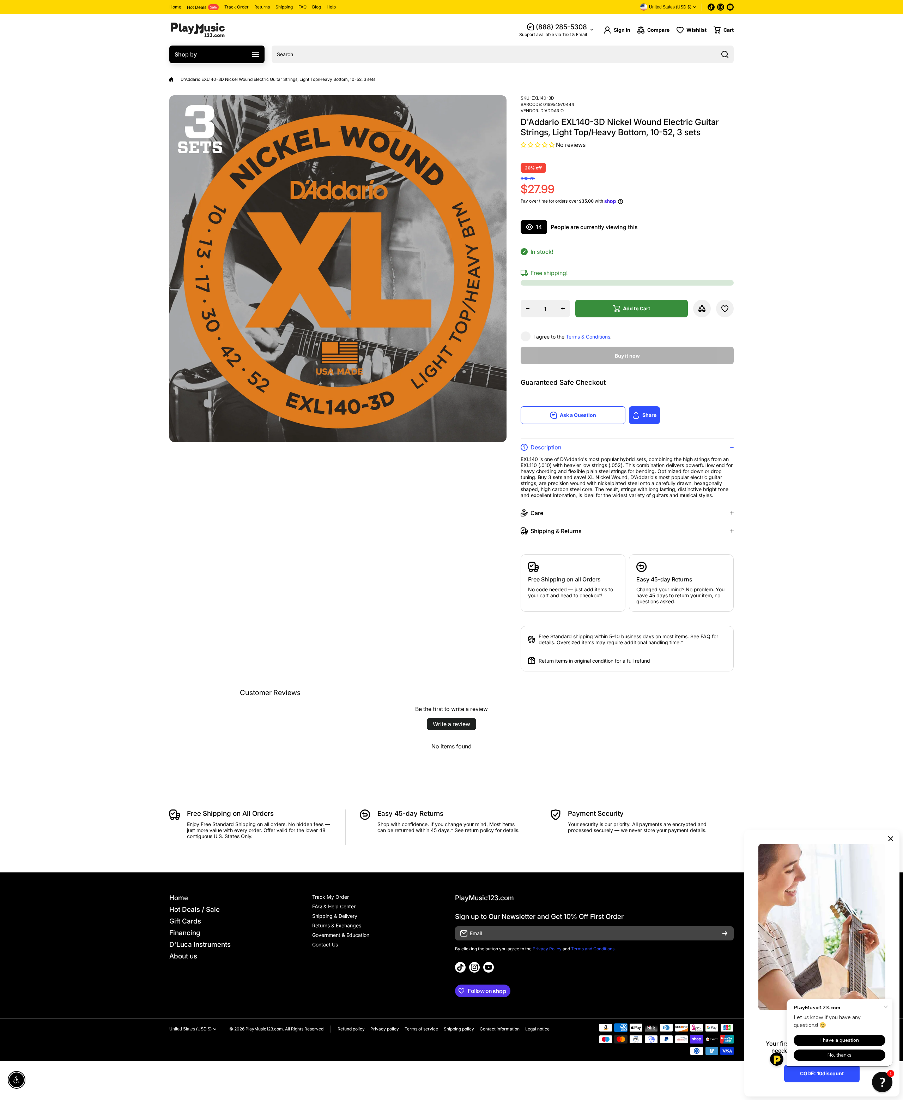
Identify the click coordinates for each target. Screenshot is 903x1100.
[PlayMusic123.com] (197, 29)
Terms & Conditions (588, 337)
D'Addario (552, 110)
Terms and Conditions (592, 948)
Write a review (451, 724)
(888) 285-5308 (561, 27)
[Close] (890, 839)
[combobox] (503, 54)
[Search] (725, 54)
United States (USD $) (190, 1029)
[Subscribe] (725, 933)
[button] (724, 30)
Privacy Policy (547, 948)
